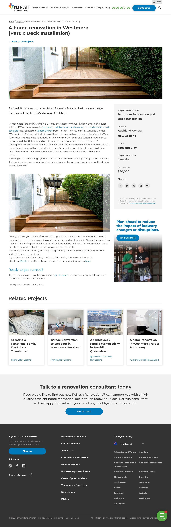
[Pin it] (133, 185)
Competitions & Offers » (74, 457)
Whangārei (119, 504)
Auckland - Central (123, 457)
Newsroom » (68, 492)
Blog (107, 8)
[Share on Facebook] (120, 185)
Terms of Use (63, 518)
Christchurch (120, 477)
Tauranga (119, 493)
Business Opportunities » (75, 471)
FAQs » (65, 499)
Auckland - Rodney (123, 471)
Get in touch (84, 411)
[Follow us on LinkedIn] (24, 465)
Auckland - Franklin (148, 457)
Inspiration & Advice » (73, 436)
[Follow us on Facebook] (17, 465)
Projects (20, 21)
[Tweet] (127, 185)
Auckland (144, 452)
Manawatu (144, 482)
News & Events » (70, 464)
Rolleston (143, 487)
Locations (90, 8)
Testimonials (77, 8)
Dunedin (143, 477)
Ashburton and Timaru (125, 452)
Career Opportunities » (74, 478)
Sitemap (75, 518)
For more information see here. (142, 203)
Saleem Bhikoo (44, 131)
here (87, 261)
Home (11, 21)
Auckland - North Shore (150, 463)
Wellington (144, 498)
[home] (20, 7)
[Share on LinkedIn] (140, 185)
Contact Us (144, 8)
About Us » (67, 450)
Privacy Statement (47, 518)
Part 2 (23, 261)
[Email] (147, 185)
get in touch (61, 275)
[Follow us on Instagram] (11, 465)
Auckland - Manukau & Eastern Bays (125, 464)
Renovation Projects (59, 8)
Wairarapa (119, 498)
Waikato (143, 493)
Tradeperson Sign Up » (74, 485)
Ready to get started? (26, 270)
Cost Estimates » (70, 443)
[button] (40, 8)
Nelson (117, 487)
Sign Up (27, 451)
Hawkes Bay (120, 482)
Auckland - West (147, 471)
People (100, 8)
